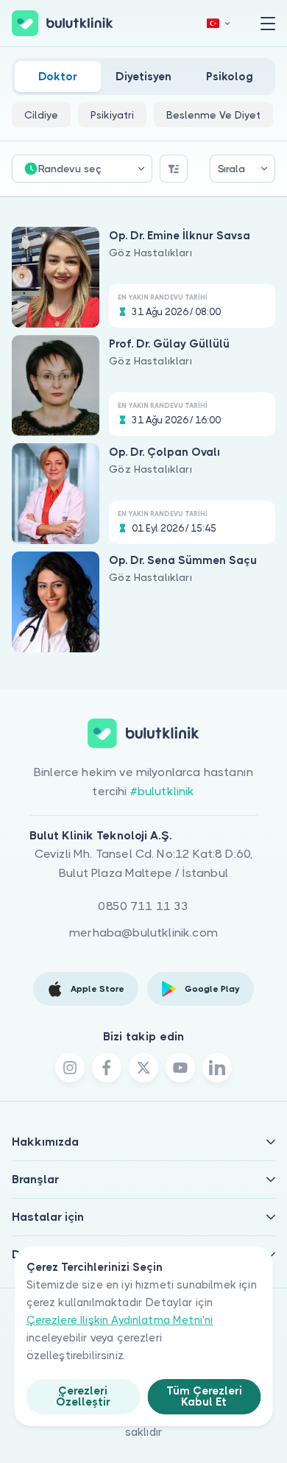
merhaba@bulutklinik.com (143, 933)
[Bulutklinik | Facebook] (106, 1067)
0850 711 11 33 (143, 906)
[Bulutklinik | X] (143, 1067)
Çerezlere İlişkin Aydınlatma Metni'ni (119, 1320)
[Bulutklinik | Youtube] (180, 1067)
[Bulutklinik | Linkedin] (217, 1067)
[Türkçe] (218, 23)
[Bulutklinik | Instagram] (70, 1067)
